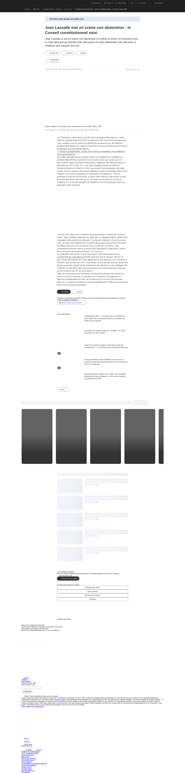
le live (26, 738)
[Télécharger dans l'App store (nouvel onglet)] (28, 635)
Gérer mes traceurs (27, 755)
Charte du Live (26, 767)
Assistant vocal (26, 769)
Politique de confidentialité (30, 751)
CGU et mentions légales (29, 753)
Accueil (26, 678)
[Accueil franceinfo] (28, 736)
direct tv (27, 741)
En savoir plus (59, 699)
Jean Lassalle (92, 591)
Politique (92, 599)
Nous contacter (26, 762)
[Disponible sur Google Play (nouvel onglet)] (28, 639)
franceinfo (55, 60)
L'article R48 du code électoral (70, 257)
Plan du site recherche (28, 758)
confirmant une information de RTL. (73, 149)
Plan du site (25, 757)
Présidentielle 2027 (92, 587)
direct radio (28, 744)
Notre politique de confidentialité (32, 706)
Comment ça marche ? (70, 300)
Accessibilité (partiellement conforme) (34, 763)
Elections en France (92, 595)
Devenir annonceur (27, 770)
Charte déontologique (28, 765)
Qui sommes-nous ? (28, 760)
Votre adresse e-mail (28, 685)
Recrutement (25, 772)
